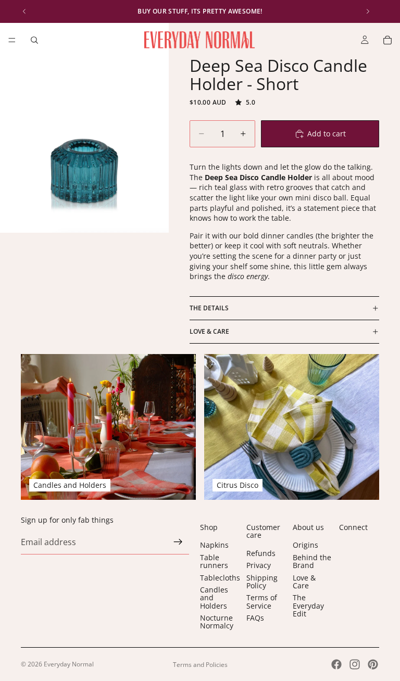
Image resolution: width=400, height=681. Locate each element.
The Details (209, 308)
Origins (305, 545)
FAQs (255, 618)
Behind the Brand (312, 561)
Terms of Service (261, 601)
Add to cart (326, 133)
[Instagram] (354, 664)
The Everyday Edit (308, 605)
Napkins (214, 545)
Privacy (258, 565)
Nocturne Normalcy (216, 621)
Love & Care (209, 331)
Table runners (214, 561)
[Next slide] (367, 11)
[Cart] (387, 40)
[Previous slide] (24, 11)
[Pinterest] (373, 664)
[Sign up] (178, 542)
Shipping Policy (262, 581)
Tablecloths (220, 577)
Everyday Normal (69, 664)
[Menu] (12, 40)
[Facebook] (336, 664)
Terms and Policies (200, 664)
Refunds (261, 553)
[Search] (34, 40)
